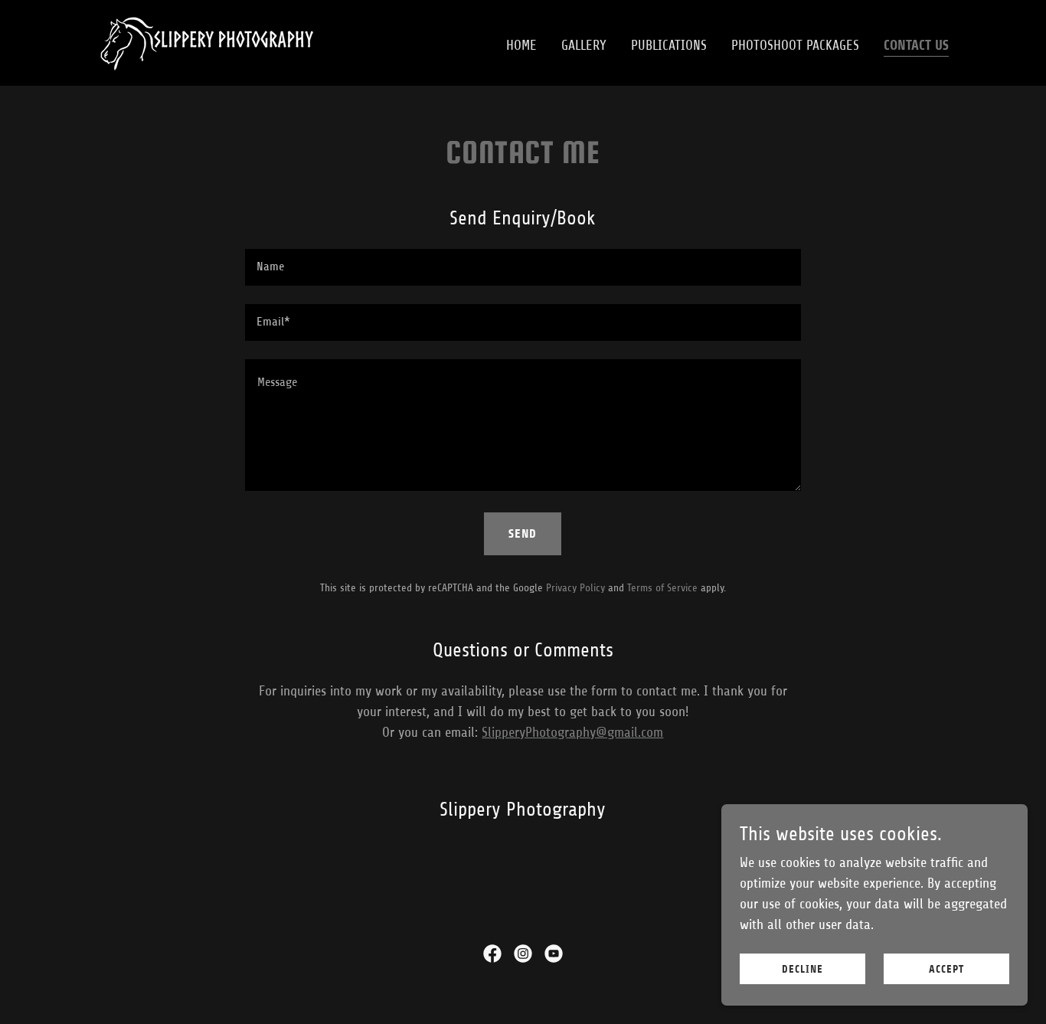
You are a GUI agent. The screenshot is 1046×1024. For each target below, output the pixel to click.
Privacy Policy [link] (575, 588)
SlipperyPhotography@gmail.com (572, 732)
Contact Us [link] (916, 45)
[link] (205, 42)
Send (522, 533)
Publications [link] (669, 45)
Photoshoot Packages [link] (795, 45)
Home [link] (521, 45)
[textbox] (522, 267)
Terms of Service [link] (662, 588)
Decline (802, 969)
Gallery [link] (583, 45)
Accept (946, 969)
